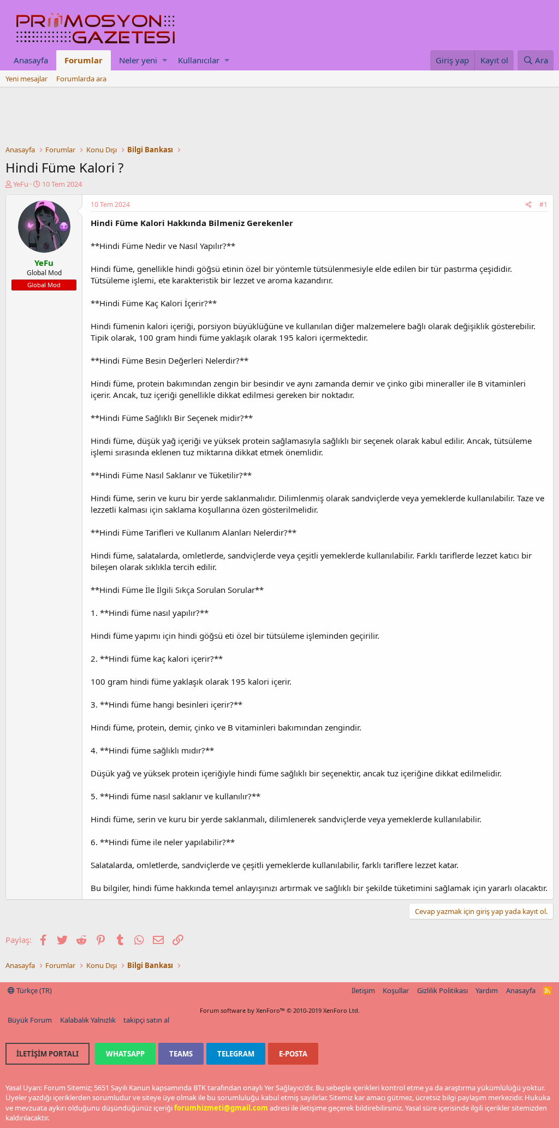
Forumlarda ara (81, 79)
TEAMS (181, 1054)
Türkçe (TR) (33, 990)
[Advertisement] (279, 117)
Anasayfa (31, 60)
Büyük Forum (30, 1020)
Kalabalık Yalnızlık (88, 1020)
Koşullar (396, 990)
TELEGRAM (235, 1054)
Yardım (486, 990)
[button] (164, 60)
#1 (543, 204)
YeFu (20, 184)
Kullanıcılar (198, 60)
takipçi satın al (146, 1020)
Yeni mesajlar (26, 79)
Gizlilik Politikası (442, 990)
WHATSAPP (125, 1054)
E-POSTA (293, 1054)
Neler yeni (138, 60)
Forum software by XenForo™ (280, 1010)
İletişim (363, 990)
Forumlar (83, 60)
